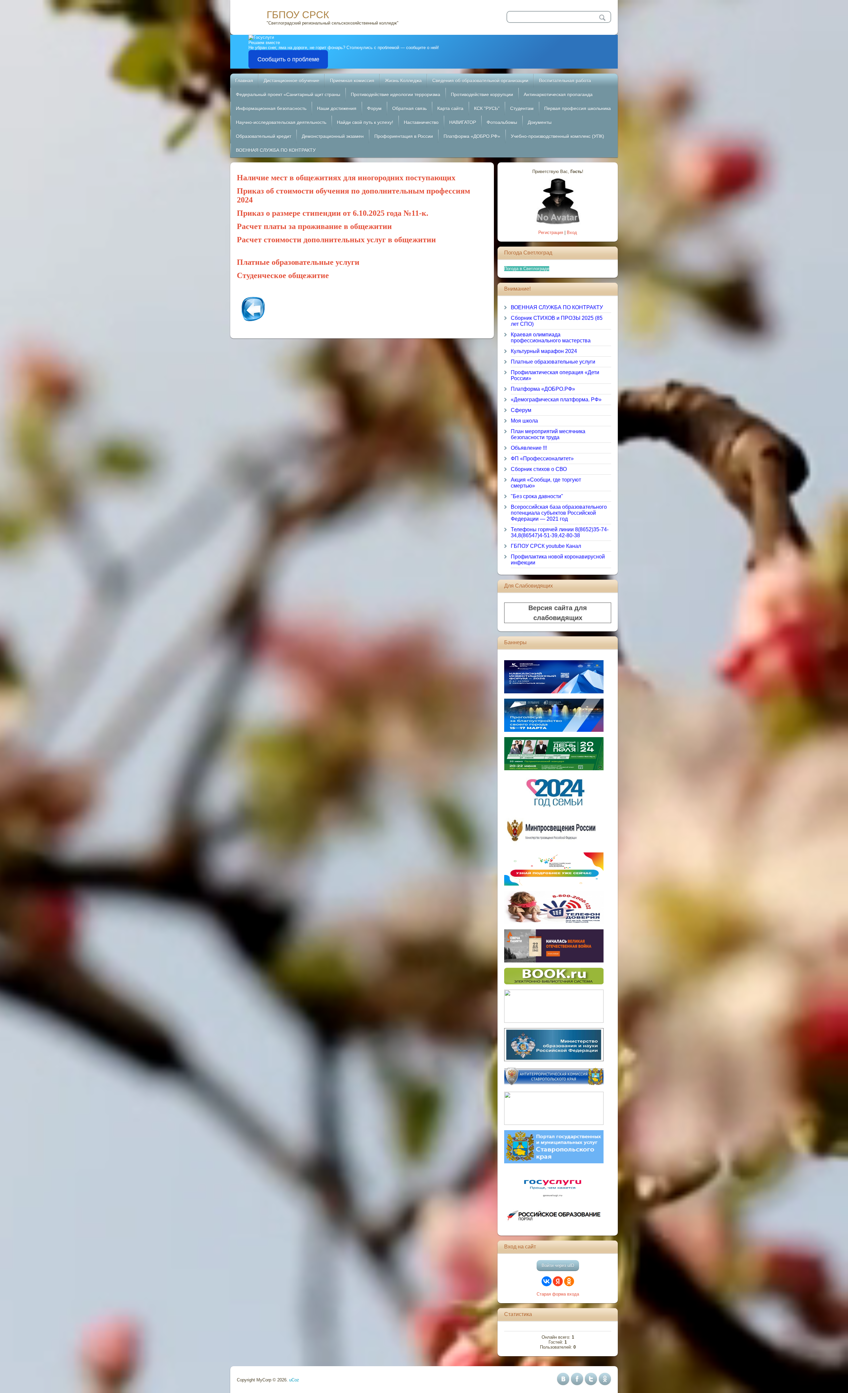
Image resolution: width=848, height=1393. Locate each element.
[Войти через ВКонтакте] (547, 1281)
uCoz (294, 1379)
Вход (572, 232)
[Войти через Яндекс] (558, 1281)
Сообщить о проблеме (288, 59)
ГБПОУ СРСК (298, 14)
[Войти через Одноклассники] (569, 1281)
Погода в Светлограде (526, 268)
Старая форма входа (558, 1294)
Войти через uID (558, 1265)
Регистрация (550, 232)
